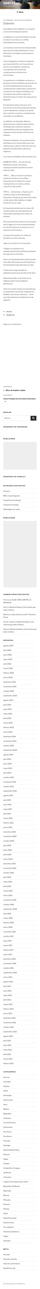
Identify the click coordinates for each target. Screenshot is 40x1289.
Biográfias (7, 1114)
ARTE (5, 1091)
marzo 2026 (8, 668)
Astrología (7, 1095)
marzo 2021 (7, 818)
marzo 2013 (8, 1004)
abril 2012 (7, 1054)
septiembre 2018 (10, 909)
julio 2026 (7, 650)
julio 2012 (7, 1041)
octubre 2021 (8, 787)
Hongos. (6, 1164)
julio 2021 (7, 800)
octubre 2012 (8, 1027)
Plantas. (6, 1209)
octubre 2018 (8, 905)
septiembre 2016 (10, 973)
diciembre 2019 (9, 864)
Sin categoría (8, 1227)
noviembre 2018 (9, 900)
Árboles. (6, 1086)
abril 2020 (7, 855)
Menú (21, 12)
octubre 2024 (8, 746)
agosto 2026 (8, 646)
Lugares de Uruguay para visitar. (15, 1182)
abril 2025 (7, 718)
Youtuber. (7, 1241)
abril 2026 (7, 664)
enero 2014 (7, 977)
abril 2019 (7, 886)
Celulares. (7, 1118)
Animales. (7, 1082)
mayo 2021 (7, 809)
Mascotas (7, 1191)
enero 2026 (8, 677)
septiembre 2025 (10, 696)
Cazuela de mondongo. (12, 500)
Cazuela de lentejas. (11, 505)
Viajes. (6, 1236)
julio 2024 (7, 759)
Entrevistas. (8, 1127)
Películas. (7, 1200)
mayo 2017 (7, 941)
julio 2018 (7, 914)
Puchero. (6, 491)
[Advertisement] (20, 456)
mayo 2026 (7, 659)
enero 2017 (7, 955)
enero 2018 (7, 927)
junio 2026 (7, 655)
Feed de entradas (10, 1259)
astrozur (27, 20)
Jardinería (7, 1173)
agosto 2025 (8, 700)
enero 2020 (8, 859)
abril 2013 (7, 1000)
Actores (6, 1077)
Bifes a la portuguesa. (11, 496)
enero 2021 (7, 827)
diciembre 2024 (9, 737)
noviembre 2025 (9, 687)
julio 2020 (7, 845)
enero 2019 (7, 895)
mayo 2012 (7, 1050)
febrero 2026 (8, 673)
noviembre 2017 (9, 932)
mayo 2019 (7, 882)
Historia (6, 1155)
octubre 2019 (8, 873)
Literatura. (7, 1177)
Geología (6, 1145)
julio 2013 (7, 986)
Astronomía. (8, 1100)
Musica (6, 1195)
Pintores (6, 1204)
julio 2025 (7, 705)
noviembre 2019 (9, 868)
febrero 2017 (8, 950)
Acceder (6, 1255)
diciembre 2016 (9, 959)
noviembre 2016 (9, 964)
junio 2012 (7, 1045)
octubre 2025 (8, 691)
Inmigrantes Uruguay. (11, 1168)
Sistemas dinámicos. (11, 1232)
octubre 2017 (8, 936)
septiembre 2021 (10, 791)
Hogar (5, 1159)
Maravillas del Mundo (11, 1186)
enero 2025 (8, 732)
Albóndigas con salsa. (11, 509)
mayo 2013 (7, 995)
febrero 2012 (8, 1063)
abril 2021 (7, 814)
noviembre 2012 (9, 1023)
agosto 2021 (8, 796)
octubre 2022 (8, 777)
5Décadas (11, 3)
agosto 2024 (8, 755)
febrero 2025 (8, 727)
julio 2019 (7, 877)
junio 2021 (7, 805)
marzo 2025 (8, 723)
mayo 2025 (7, 714)
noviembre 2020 (9, 836)
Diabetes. (10, 315)
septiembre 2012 (10, 1032)
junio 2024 (7, 764)
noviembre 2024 (9, 741)
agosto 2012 (8, 1036)
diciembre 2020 (9, 832)
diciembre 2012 (9, 1018)
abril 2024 (7, 773)
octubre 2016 (8, 968)
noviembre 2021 (9, 782)
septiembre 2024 (10, 750)
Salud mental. (8, 1223)
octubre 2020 (8, 841)
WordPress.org (9, 1268)
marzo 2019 (8, 891)
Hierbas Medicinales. (11, 1150)
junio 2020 (7, 850)
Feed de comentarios (11, 1264)
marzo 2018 (8, 918)
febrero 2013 (8, 1009)
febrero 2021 (8, 823)
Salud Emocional (9, 1218)
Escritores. (7, 1132)
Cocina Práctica (9, 1123)
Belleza (6, 1109)
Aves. (5, 1105)
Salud (9, 311)
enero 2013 (7, 1013)
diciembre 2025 (9, 682)
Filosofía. (6, 1141)
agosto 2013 (8, 982)
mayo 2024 (7, 768)
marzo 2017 (7, 945)
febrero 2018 (8, 923)
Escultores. (7, 1136)
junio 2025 (7, 709)
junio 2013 (7, 991)
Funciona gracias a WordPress (14, 1284)
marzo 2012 (7, 1059)
